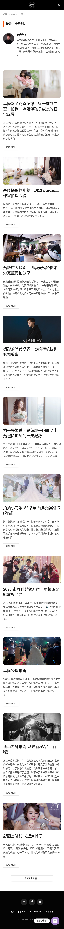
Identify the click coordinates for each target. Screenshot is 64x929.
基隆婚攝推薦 (14, 670)
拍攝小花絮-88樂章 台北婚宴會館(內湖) (32, 510)
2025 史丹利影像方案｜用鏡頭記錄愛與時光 (31, 592)
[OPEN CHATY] (55, 921)
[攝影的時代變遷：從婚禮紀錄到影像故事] (32, 329)
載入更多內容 (30, 878)
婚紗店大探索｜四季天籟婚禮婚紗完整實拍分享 (30, 270)
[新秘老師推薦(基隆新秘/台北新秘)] (32, 727)
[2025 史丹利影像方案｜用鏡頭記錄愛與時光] (32, 569)
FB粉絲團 (49, 911)
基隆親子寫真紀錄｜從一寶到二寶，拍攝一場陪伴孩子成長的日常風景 (30, 109)
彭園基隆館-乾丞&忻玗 (22, 836)
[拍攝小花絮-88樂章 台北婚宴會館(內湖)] (32, 488)
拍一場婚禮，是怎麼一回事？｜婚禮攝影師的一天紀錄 (30, 433)
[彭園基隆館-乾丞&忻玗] (32, 816)
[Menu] (5, 5)
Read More (11, 147)
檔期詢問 (21, 911)
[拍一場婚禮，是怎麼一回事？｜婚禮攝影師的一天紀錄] (32, 411)
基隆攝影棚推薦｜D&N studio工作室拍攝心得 (31, 193)
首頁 (13, 911)
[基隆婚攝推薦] (32, 651)
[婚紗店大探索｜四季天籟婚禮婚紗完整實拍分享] (32, 248)
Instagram (35, 911)
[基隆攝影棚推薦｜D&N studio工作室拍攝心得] (32, 171)
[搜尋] (59, 5)
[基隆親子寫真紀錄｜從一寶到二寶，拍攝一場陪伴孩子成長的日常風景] (32, 84)
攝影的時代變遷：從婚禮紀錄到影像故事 (30, 351)
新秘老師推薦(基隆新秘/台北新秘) (29, 749)
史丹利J (21, 34)
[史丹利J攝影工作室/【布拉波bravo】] (32, 5)
